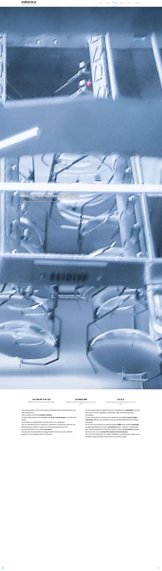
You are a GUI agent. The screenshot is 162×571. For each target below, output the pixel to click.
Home (100, 3)
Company (107, 3)
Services (122, 3)
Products (115, 3)
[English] (137, 3)
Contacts (129, 3)
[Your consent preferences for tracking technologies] (3, 568)
